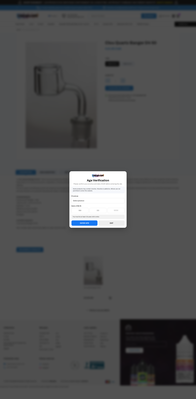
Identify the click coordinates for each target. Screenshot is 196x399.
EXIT (111, 223)
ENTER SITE (84, 223)
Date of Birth (76, 206)
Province (74, 196)
